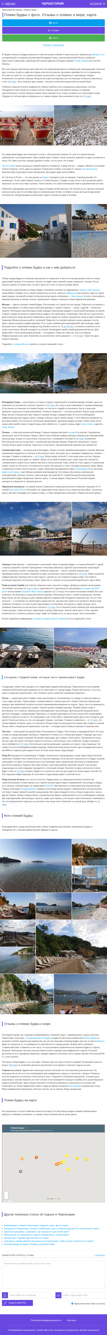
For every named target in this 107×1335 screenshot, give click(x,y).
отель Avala (87, 424)
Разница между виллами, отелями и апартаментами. (29, 1244)
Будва (46, 177)
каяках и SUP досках (89, 290)
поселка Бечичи (89, 169)
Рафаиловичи (29, 789)
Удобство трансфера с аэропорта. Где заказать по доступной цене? (36, 1232)
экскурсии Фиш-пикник (32, 591)
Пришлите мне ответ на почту (89, 1303)
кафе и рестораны (11, 472)
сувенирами (82, 469)
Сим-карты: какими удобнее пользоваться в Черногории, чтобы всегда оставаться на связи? (49, 1241)
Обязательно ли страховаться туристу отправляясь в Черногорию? (36, 1235)
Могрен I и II (98, 54)
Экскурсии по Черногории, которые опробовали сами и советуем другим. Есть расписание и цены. (52, 1228)
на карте (72, 432)
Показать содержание (53, 45)
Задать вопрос (17, 1303)
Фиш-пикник (77, 296)
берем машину (90, 1038)
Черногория (53, 3)
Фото (55, 23)
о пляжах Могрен (20, 344)
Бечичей (49, 786)
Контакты (71, 1320)
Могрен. (101, 1041)
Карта (55, 38)
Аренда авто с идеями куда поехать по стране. (26, 1238)
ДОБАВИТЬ (100, 1255)
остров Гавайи (81, 61)
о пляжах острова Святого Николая (50, 619)
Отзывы (54, 30)
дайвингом (71, 293)
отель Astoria (8, 427)
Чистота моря (8, 166)
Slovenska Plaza (17, 490)
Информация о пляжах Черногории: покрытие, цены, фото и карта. (36, 1225)
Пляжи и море (30, 10)
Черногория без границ (12, 10)
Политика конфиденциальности (46, 1320)
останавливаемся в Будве (37, 1038)
